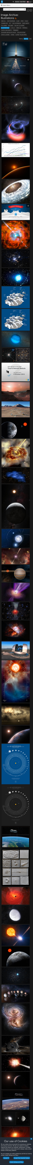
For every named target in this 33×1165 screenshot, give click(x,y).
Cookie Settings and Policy (16, 1162)
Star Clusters (5, 34)
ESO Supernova (17, 23)
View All (3, 21)
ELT (10, 23)
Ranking (26, 38)
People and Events (6, 30)
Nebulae (18, 28)
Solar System (21, 32)
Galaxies (10, 25)
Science (17, 1)
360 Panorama (11, 21)
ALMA (17, 21)
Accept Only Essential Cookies (21, 1158)
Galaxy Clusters (19, 25)
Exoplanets (25, 23)
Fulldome (4, 25)
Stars (12, 34)
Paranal (25, 28)
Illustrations (5, 28)
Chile (26, 21)
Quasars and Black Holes (8, 32)
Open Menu (6, 5)
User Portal (22, 1)
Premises (15, 30)
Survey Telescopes (21, 34)
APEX (22, 21)
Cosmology (4, 23)
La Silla (13, 28)
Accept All (6, 1158)
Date (30, 38)
